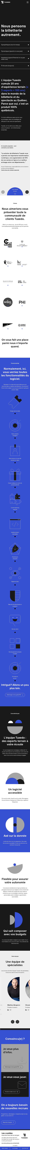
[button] (27, 192)
